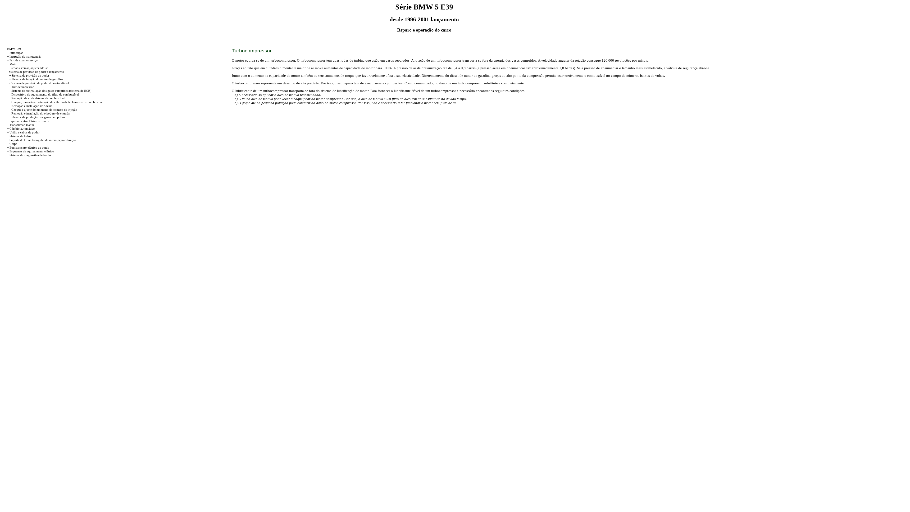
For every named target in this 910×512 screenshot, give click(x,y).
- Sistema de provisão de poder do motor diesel (39, 83)
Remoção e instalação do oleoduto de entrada (40, 113)
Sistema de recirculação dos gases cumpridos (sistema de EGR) (51, 90)
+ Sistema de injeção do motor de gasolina (36, 79)
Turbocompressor (22, 87)
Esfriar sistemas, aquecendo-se (28, 68)
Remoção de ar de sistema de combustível (38, 98)
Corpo (13, 144)
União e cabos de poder (24, 132)
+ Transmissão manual (21, 125)
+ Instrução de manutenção (24, 56)
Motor (13, 64)
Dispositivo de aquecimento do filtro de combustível (45, 94)
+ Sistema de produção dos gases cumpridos (37, 117)
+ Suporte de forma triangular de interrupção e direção (41, 140)
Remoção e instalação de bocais (31, 106)
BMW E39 (14, 49)
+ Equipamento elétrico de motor (28, 121)
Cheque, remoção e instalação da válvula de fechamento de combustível (57, 102)
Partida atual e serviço (23, 60)
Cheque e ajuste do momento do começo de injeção (44, 109)
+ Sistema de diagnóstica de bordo (29, 155)
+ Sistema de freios (19, 136)
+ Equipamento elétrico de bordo (28, 147)
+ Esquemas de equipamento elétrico (30, 151)
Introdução (16, 53)
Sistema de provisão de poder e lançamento (36, 71)
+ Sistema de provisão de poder (29, 75)
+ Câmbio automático (21, 128)
